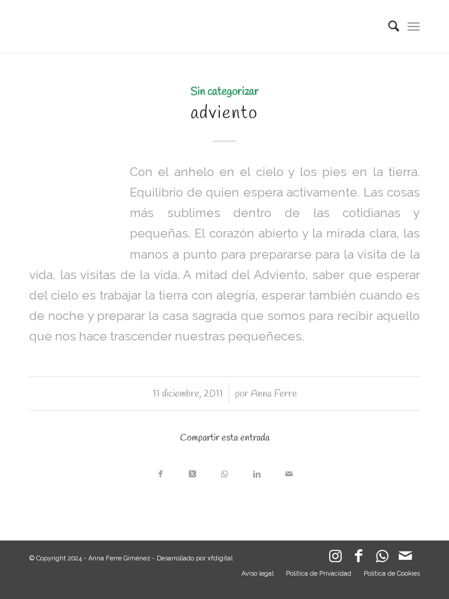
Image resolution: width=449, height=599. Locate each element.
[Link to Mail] (405, 558)
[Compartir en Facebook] (160, 471)
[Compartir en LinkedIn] (257, 471)
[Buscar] (388, 26)
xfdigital (220, 558)
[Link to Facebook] (358, 558)
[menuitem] (388, 26)
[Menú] (413, 26)
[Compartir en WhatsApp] (225, 471)
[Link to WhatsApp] (382, 558)
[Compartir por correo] (289, 471)
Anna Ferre (274, 394)
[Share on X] (193, 471)
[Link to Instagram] (335, 558)
